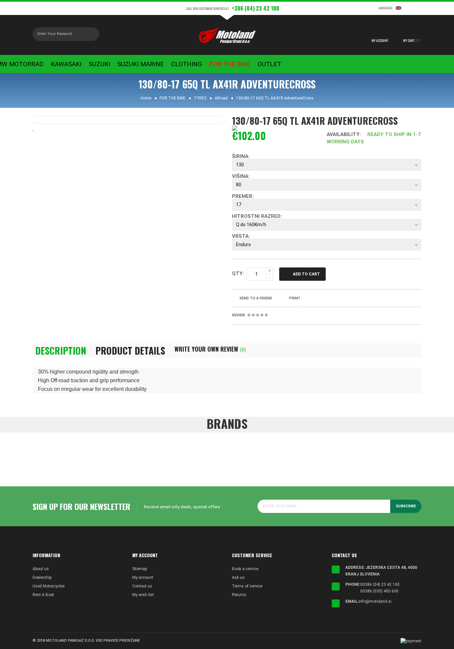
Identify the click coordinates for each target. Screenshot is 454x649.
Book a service (245, 569)
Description (60, 350)
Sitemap (139, 569)
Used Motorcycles (49, 586)
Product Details (130, 350)
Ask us (238, 577)
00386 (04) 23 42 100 (379, 584)
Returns (239, 594)
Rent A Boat (43, 594)
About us (41, 569)
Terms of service (247, 586)
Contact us (142, 586)
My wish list (143, 594)
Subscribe (406, 506)
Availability (343, 134)
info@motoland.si (375, 601)
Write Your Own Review (210, 349)
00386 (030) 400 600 (379, 591)
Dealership (42, 577)
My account (142, 577)
